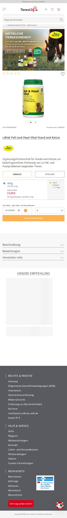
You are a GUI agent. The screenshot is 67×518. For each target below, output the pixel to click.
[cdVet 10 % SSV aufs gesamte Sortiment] (33, 50)
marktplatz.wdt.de (19, 413)
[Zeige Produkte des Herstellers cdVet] (8, 153)
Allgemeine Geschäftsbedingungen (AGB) (31, 385)
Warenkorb (14, 490)
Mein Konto (15, 476)
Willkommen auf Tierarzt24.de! (33, 2)
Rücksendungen (17, 454)
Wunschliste (15, 494)
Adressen (13, 485)
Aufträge (13, 481)
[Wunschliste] (52, 9)
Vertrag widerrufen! (21, 503)
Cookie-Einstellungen (20, 463)
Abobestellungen (18, 440)
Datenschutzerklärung (21, 394)
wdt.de (34, 413)
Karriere (13, 408)
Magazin (13, 435)
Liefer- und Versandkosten (23, 449)
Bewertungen (11, 251)
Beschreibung (11, 244)
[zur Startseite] (29, 9)
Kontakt (13, 445)
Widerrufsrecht (16, 399)
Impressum (14, 390)
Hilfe (11, 431)
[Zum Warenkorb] (58, 9)
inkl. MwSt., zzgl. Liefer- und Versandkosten (18, 205)
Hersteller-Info (12, 257)
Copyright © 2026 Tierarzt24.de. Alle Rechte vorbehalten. (33, 514)
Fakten (12, 458)
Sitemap (13, 381)
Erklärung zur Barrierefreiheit (25, 404)
